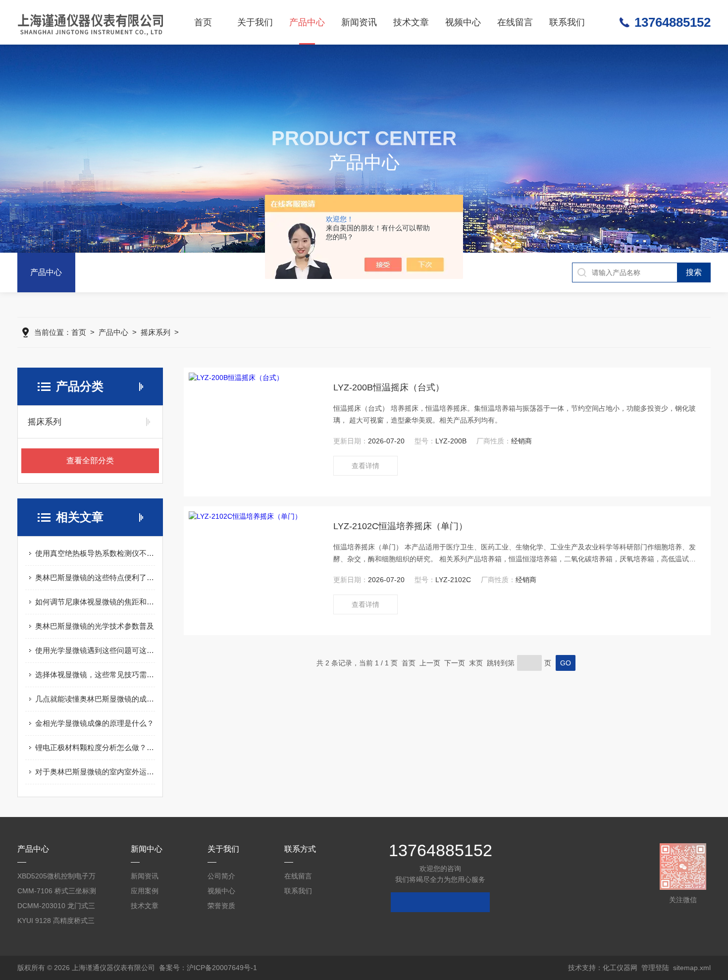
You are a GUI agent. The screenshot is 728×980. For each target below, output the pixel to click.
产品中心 (307, 22)
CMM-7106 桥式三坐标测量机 (56, 892)
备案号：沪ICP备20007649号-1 (208, 968)
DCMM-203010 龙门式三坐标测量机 (56, 907)
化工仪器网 (620, 968)
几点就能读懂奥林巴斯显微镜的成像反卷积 (95, 699)
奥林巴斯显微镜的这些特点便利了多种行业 (95, 577)
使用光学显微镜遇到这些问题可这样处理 (95, 650)
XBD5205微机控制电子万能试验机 (56, 877)
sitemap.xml (692, 968)
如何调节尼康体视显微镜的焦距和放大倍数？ (95, 602)
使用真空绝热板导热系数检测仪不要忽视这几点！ (95, 553)
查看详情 (365, 466)
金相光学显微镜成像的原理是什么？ (94, 723)
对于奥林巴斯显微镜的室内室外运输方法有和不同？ (95, 771)
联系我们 (567, 22)
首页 (203, 22)
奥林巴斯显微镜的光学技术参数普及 (94, 626)
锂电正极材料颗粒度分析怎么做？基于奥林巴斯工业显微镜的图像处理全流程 (95, 747)
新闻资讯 (359, 22)
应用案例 (144, 891)
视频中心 (463, 22)
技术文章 (411, 22)
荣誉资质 (221, 906)
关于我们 (255, 22)
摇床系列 (155, 332)
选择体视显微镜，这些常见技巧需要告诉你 (95, 674)
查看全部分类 (90, 460)
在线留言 (515, 22)
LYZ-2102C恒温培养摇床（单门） (400, 526)
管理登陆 (655, 968)
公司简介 (221, 876)
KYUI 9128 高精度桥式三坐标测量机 (56, 922)
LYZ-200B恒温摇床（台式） (388, 387)
